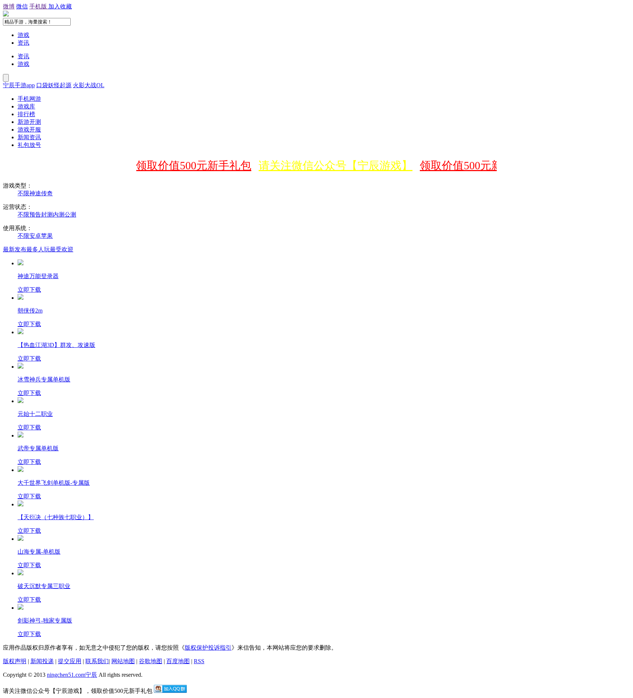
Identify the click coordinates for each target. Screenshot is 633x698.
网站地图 (123, 661)
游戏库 (26, 106)
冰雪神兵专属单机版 (44, 379)
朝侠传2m (30, 310)
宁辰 (91, 675)
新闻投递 (42, 661)
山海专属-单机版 (39, 552)
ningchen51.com (66, 675)
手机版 (38, 6)
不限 (23, 193)
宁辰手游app (19, 85)
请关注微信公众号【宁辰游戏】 (329, 165)
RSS (199, 661)
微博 (9, 6)
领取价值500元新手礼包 (187, 165)
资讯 (23, 43)
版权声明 (14, 661)
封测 (47, 214)
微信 (22, 6)
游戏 (23, 35)
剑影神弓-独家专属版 (45, 620)
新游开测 (29, 122)
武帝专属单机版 (38, 448)
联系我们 (97, 661)
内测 (58, 214)
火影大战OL (88, 85)
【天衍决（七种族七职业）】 (56, 517)
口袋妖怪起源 (53, 85)
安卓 (35, 236)
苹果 (47, 236)
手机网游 (29, 99)
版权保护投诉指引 (208, 648)
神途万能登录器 (38, 276)
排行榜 (26, 114)
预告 (35, 214)
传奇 (47, 193)
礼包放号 (29, 145)
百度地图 (178, 661)
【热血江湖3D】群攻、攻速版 (56, 345)
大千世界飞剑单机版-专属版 (54, 483)
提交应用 (69, 661)
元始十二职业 (35, 414)
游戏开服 (29, 129)
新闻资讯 (29, 137)
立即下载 (29, 290)
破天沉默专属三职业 (44, 586)
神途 (35, 193)
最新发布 (14, 249)
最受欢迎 (61, 249)
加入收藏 (60, 6)
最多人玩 (38, 249)
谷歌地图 (150, 661)
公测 (70, 214)
